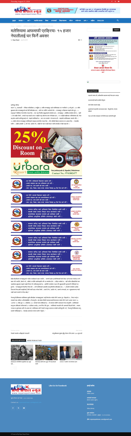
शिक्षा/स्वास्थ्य (62, 20)
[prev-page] (12, 368)
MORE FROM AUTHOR (34, 340)
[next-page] (15, 368)
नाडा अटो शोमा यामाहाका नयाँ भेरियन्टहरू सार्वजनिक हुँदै (102, 116)
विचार (46, 20)
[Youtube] (118, 1)
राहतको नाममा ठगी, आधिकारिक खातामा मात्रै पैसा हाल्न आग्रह (103, 95)
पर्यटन (71, 20)
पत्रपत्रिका (18, 26)
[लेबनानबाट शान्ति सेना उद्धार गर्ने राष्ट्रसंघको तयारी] (46, 352)
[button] (117, 21)
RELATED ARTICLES (18, 340)
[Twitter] (115, 1)
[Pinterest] (34, 45)
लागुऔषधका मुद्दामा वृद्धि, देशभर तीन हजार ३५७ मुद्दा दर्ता (67, 333)
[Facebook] (111, 1)
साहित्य (92, 20)
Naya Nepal (16, 40)
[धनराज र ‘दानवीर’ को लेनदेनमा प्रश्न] (71, 352)
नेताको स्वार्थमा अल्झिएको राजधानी (20, 333)
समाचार (21, 20)
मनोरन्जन (78, 20)
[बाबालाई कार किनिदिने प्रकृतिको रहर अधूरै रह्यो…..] (22, 352)
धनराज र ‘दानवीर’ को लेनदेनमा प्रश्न (68, 362)
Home (12, 26)
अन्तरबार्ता (53, 20)
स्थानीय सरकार (38, 20)
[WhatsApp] (39, 45)
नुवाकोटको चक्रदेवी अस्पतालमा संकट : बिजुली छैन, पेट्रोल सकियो (102, 110)
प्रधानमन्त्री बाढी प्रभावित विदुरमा (96, 100)
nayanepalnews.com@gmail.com (30, 402)
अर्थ (28, 20)
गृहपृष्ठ (14, 20)
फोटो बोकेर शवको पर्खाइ (94, 105)
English (100, 20)
